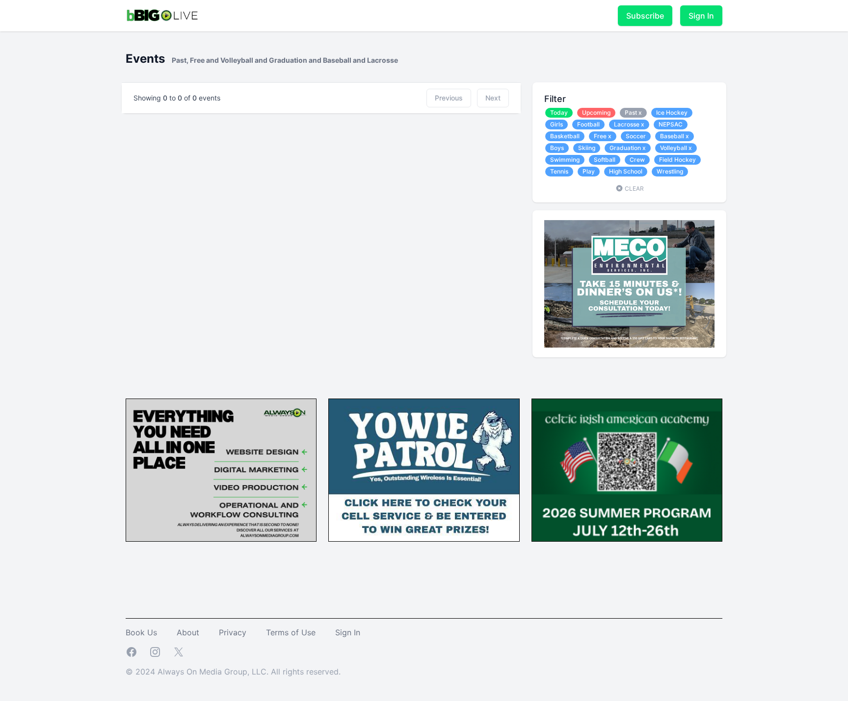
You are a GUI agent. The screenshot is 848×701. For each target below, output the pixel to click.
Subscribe (645, 16)
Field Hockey (677, 159)
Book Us (141, 632)
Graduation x (628, 147)
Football (588, 124)
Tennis (559, 171)
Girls (556, 124)
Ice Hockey (672, 112)
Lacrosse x (629, 124)
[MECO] (629, 284)
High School (625, 171)
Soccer (636, 136)
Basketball (565, 136)
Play (589, 171)
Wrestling (670, 171)
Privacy (232, 632)
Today (559, 112)
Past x (633, 112)
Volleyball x (676, 147)
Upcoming (596, 112)
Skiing (586, 147)
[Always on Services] (221, 470)
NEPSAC (671, 124)
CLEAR (633, 188)
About (188, 632)
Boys (557, 147)
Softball (604, 159)
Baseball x (674, 136)
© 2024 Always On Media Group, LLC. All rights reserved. (233, 671)
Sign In (701, 16)
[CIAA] (626, 470)
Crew (637, 159)
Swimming (565, 159)
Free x (602, 136)
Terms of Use (291, 632)
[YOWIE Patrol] (423, 470)
